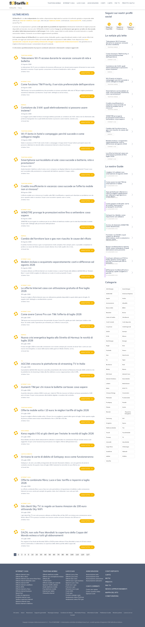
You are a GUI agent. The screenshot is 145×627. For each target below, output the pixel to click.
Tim (123, 428)
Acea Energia (126, 289)
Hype (123, 360)
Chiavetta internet (48, 593)
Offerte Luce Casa (72, 576)
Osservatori (125, 393)
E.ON (107, 336)
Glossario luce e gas (72, 589)
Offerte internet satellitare (24, 585)
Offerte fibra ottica (22, 576)
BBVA (123, 308)
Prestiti (124, 402)
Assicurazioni (110, 303)
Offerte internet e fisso (23, 589)
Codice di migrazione (23, 595)
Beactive (108, 312)
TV (123, 437)
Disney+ (124, 331)
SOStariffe (12, 8)
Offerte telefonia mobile (50, 574)
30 (41, 555)
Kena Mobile (126, 379)
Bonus (124, 312)
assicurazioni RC (75, 20)
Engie (107, 345)
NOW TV (124, 388)
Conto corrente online (93, 591)
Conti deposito (126, 322)
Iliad (123, 364)
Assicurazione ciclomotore (94, 579)
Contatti (72, 615)
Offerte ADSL (20, 587)
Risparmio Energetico (128, 412)
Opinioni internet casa (23, 601)
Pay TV (108, 585)
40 (45, 555)
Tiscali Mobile (126, 432)
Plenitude (109, 397)
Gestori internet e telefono (24, 603)
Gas (107, 355)
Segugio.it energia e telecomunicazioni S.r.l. (35, 622)
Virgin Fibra (109, 446)
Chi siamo (16, 612)
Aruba (124, 298)
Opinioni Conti (90, 593)
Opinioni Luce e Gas (72, 583)
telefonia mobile (54, 20)
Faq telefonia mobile (49, 589)
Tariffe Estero (47, 581)
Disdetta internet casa (23, 597)
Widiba (124, 456)
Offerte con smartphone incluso (53, 576)
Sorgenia (108, 423)
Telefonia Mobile (111, 428)
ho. (107, 360)
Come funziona (111, 596)
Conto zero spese (92, 589)
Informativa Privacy (80, 612)
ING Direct (109, 374)
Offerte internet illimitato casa (25, 581)
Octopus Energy (110, 393)
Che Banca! (125, 317)
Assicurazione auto (92, 574)
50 (50, 555)
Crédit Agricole (126, 326)
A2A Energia (109, 289)
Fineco (124, 350)
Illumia (124, 369)
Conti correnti (93, 586)
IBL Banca (109, 364)
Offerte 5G (46, 579)
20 (37, 555)
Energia (124, 341)
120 (82, 555)
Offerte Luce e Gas (72, 574)
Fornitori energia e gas (73, 595)
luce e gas (36, 20)
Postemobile (126, 397)
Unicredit (108, 442)
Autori (22, 612)
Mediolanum (126, 383)
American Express (127, 293)
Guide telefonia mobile (50, 587)
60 (54, 555)
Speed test (19, 593)
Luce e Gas (70, 571)
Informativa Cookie (92, 612)
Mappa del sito (111, 592)
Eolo (123, 345)
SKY (123, 418)
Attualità (124, 303)
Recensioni (29, 612)
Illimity (108, 369)
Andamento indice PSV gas (75, 599)
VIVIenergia (125, 446)
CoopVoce (109, 326)
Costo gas (69, 593)
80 (63, 555)
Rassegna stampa (53, 612)
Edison (124, 336)
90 (67, 555)
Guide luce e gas (71, 585)
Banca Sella (109, 308)
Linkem (108, 383)
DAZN (108, 331)
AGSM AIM (109, 293)
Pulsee (108, 407)
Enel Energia (109, 341)
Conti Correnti (110, 322)
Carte (108, 575)
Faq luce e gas (70, 587)
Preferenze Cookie (105, 612)
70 (58, 555)
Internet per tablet (48, 591)
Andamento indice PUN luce (75, 597)
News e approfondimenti (116, 589)
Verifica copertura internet (24, 599)
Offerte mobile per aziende (51, 583)
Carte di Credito (110, 317)
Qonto (124, 407)
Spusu (124, 423)
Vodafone (109, 451)
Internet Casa (126, 374)
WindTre (108, 461)
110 (77, 555)
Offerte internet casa (22, 574)
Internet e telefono (26, 20)
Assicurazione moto (92, 576)
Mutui (107, 388)
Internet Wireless (111, 379)
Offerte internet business (24, 591)
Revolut (108, 412)
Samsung (109, 418)
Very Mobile (125, 442)
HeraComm (125, 355)
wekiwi (108, 456)
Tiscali (108, 432)
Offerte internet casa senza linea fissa (28, 579)
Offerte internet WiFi (22, 583)
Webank (124, 451)
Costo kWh (69, 591)
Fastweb (108, 350)
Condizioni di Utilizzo (67, 612)
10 (32, 555)
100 (71, 555)
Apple (108, 298)
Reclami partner (117, 612)
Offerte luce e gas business (74, 581)
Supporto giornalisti (40, 612)
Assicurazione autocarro (94, 581)
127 (87, 555)
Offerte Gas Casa (71, 579)
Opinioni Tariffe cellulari (50, 585)
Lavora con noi (128, 612)
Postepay (109, 402)
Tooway (108, 437)
